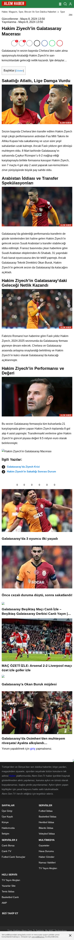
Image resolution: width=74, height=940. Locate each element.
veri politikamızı (38, 937)
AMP (4, 902)
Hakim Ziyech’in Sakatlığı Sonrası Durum (31, 471)
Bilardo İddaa (46, 828)
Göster (19, 70)
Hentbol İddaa (46, 822)
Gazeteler (44, 845)
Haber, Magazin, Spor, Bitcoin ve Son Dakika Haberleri (29, 12)
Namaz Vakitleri (47, 862)
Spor (62, 12)
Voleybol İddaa (47, 833)
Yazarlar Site (8, 885)
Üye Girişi (7, 811)
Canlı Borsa (8, 845)
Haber (12, 775)
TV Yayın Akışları (48, 868)
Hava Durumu (46, 851)
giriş (32, 748)
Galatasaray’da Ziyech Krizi (23, 466)
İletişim (5, 833)
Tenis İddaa (8, 891)
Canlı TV (6, 851)
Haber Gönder (46, 856)
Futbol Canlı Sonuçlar (13, 856)
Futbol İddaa (45, 811)
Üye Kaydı (7, 816)
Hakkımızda (8, 828)
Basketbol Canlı (10, 897)
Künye (5, 822)
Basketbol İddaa (47, 816)
